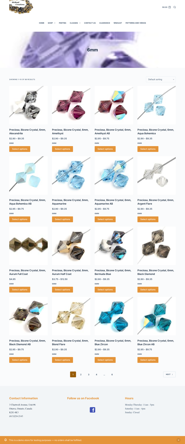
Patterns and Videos (136, 23)
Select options (19, 149)
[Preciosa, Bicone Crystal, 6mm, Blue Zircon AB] (156, 316)
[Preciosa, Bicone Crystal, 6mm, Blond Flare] (71, 316)
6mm (11, 143)
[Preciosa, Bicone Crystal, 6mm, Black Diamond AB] (28, 316)
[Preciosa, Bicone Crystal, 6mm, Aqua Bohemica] (156, 105)
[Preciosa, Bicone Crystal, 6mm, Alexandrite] (28, 105)
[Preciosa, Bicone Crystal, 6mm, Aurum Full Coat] (28, 246)
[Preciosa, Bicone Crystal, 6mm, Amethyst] (71, 105)
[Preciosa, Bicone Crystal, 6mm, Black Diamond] (156, 246)
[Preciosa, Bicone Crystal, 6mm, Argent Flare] (156, 175)
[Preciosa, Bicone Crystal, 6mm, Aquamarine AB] (114, 175)
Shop (50, 23)
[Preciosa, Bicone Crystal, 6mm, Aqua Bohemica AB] (28, 175)
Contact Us (90, 23)
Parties (62, 23)
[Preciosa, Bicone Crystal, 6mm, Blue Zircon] (114, 316)
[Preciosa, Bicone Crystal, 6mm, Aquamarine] (71, 175)
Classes (74, 23)
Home (41, 23)
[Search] (175, 7)
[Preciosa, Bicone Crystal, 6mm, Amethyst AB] (114, 105)
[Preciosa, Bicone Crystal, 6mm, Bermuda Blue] (114, 246)
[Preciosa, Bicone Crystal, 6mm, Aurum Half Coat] (71, 246)
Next (168, 374)
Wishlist (118, 23)
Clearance (104, 23)
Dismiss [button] (178, 440)
